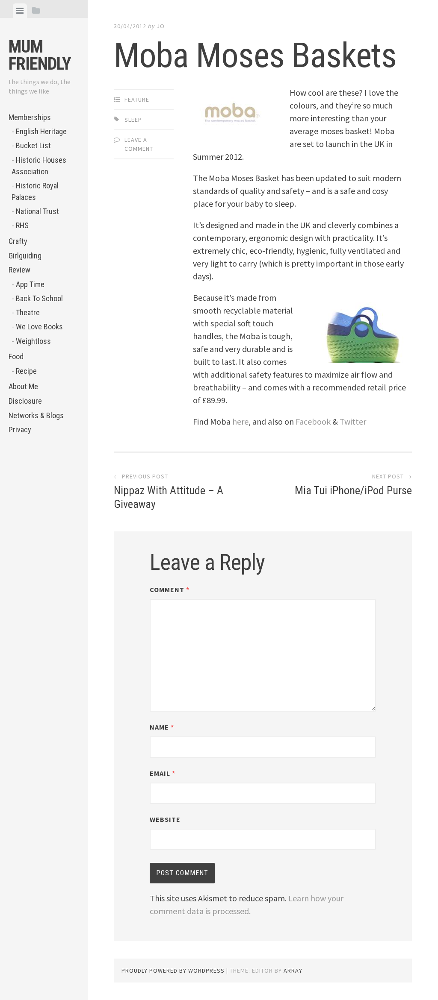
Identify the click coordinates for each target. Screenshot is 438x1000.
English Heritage (41, 131)
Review (19, 269)
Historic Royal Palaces (35, 191)
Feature (136, 99)
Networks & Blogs (36, 415)
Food (16, 356)
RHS (22, 225)
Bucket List (33, 145)
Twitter (353, 421)
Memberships (30, 117)
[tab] (20, 10)
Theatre (28, 312)
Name (162, 727)
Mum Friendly (40, 55)
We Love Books (39, 326)
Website (165, 819)
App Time (30, 284)
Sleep (133, 119)
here (240, 421)
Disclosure (25, 400)
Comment (169, 589)
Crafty (18, 241)
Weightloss (33, 341)
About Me (23, 386)
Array (293, 970)
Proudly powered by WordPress (173, 970)
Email (162, 773)
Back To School (39, 298)
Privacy (20, 429)
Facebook (313, 421)
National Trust (37, 211)
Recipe (26, 371)
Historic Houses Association (39, 165)
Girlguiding (25, 255)
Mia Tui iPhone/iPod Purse (353, 490)
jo (161, 26)
